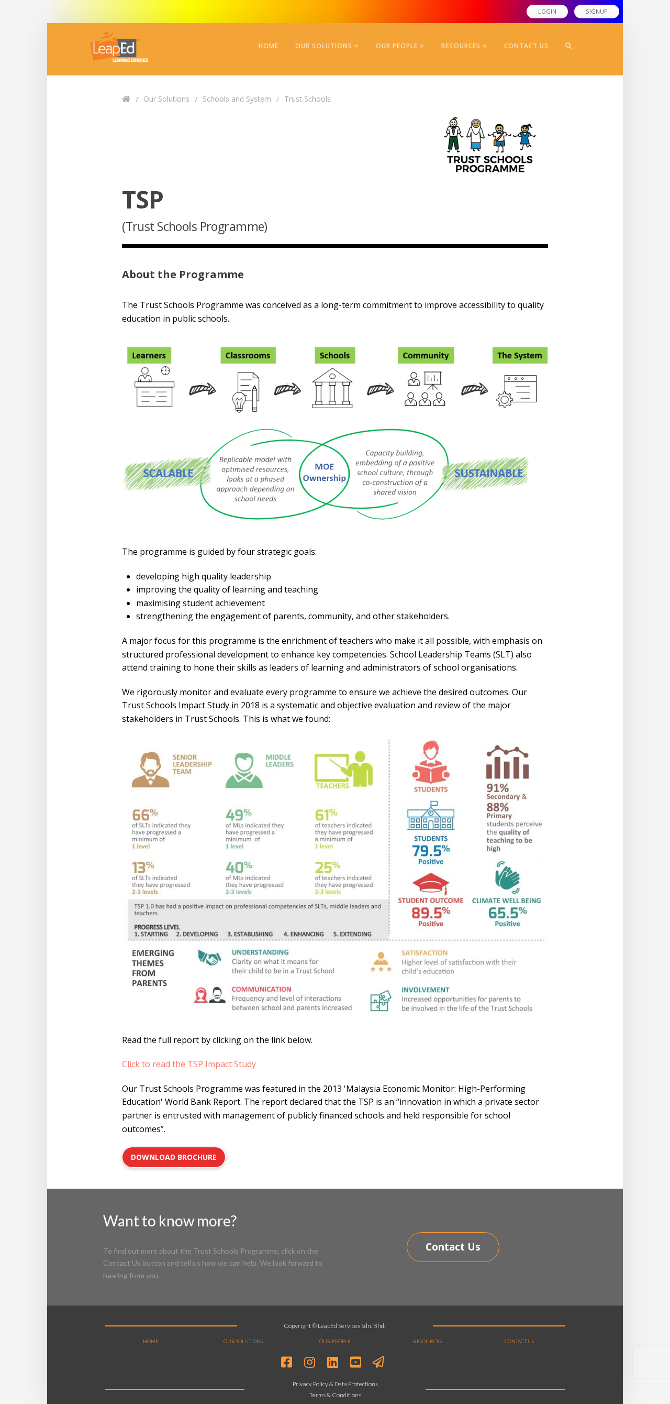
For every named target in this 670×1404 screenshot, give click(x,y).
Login (547, 11)
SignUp (597, 11)
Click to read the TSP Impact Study (189, 1064)
